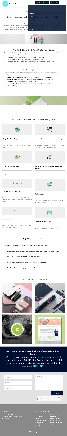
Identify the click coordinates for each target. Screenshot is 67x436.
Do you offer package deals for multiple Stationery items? (27, 262)
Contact (31, 29)
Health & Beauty (55, 415)
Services (31, 13)
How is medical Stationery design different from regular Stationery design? (34, 251)
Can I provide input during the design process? (23, 257)
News (30, 26)
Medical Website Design (42, 420)
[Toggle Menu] (62, 2)
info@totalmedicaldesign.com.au (12, 416)
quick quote (54, 2)
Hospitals (37, 426)
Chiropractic (53, 416)
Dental (37, 418)
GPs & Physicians (55, 420)
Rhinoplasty (38, 415)
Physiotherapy (39, 416)
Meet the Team (33, 23)
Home (30, 6)
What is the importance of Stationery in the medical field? (27, 245)
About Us (31, 10)
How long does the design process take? (21, 268)
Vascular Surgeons (55, 418)
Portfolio (31, 19)
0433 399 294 (42, 2)
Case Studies (32, 16)
